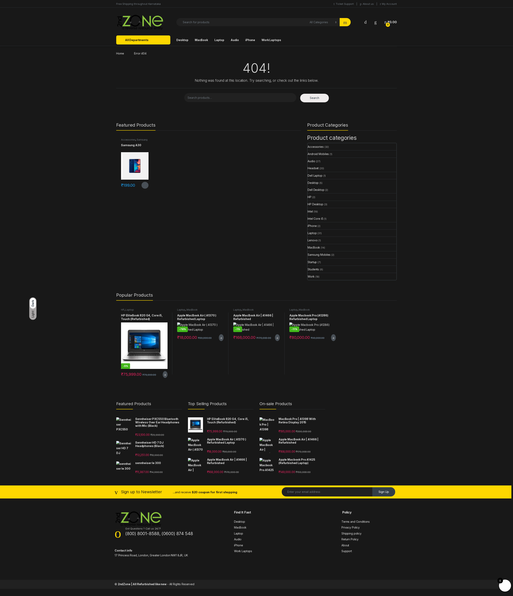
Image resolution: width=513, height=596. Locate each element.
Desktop (182, 40)
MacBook (201, 40)
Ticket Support (345, 3)
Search (314, 98)
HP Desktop (315, 204)
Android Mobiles (318, 154)
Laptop (219, 40)
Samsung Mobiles (319, 254)
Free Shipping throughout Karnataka (138, 3)
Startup (312, 262)
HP (309, 197)
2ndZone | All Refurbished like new (142, 584)
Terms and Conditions (355, 521)
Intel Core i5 (315, 218)
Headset (313, 168)
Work (311, 276)
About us (368, 3)
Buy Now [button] (165, 374)
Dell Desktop (316, 189)
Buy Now (144, 185)
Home (120, 53)
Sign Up (384, 491)
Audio (235, 40)
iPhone (250, 40)
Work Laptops (271, 40)
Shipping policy (351, 533)
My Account (389, 3)
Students (313, 269)
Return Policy (349, 539)
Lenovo (312, 240)
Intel (310, 211)
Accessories (128, 139)
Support (346, 551)
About (345, 545)
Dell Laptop (315, 175)
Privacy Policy (350, 527)
